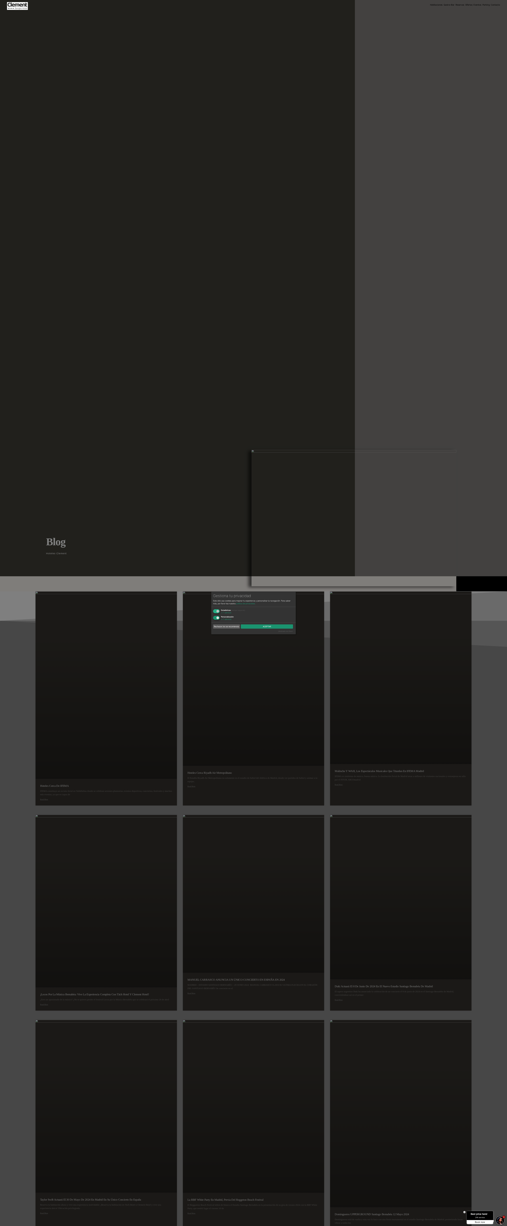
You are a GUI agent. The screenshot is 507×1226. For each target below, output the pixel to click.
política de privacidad (245, 603)
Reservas (460, 5)
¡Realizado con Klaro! (285, 631)
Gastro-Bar (449, 5)
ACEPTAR (267, 626)
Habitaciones (436, 5)
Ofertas (469, 5)
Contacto (495, 5)
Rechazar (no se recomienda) (226, 626)
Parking (486, 5)
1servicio (226, 612)
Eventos (477, 5)
